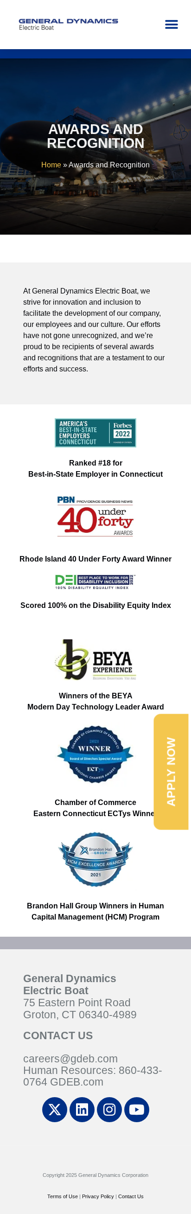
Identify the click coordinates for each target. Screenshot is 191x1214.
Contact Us (131, 1196)
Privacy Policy (98, 1196)
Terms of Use (62, 1196)
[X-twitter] (54, 1109)
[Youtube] (136, 1109)
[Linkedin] (82, 1109)
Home (51, 165)
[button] (171, 24)
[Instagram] (109, 1109)
